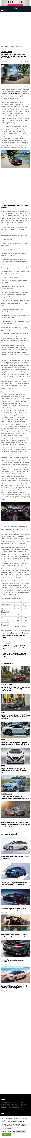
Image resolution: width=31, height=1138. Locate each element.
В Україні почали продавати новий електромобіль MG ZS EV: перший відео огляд (15, 797)
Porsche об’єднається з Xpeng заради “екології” (12, 961)
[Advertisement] (15, 29)
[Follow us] (27, 11)
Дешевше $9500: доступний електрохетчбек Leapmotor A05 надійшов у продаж (14, 987)
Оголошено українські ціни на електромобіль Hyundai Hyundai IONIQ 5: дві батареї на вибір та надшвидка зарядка (15, 824)
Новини (9, 684)
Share (3, 66)
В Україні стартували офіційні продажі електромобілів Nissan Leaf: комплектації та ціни (14, 770)
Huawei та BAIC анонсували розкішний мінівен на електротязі (15, 857)
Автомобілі (3, 684)
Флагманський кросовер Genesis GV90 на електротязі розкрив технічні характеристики (15, 935)
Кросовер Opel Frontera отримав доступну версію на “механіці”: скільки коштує (14, 883)
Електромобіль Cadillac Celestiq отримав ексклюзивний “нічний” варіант (13, 909)
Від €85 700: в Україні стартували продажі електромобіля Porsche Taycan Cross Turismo (15, 743)
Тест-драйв (8, 793)
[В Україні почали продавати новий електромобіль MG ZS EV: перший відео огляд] (15, 783)
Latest (15, 8)
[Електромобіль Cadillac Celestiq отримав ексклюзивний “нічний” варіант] (15, 897)
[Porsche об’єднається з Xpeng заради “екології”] (15, 948)
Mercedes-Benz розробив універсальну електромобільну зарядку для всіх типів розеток (15, 635)
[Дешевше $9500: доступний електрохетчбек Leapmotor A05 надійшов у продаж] (15, 974)
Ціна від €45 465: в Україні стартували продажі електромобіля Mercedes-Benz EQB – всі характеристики (15, 689)
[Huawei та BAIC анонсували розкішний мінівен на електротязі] (15, 845)
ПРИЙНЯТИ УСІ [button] (6, 1134)
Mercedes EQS (15, 93)
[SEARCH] (29, 11)
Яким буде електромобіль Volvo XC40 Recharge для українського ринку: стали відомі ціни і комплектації (15, 716)
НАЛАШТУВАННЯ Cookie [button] (8, 1131)
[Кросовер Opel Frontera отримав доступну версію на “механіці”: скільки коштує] (15, 871)
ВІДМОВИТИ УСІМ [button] (21, 1131)
